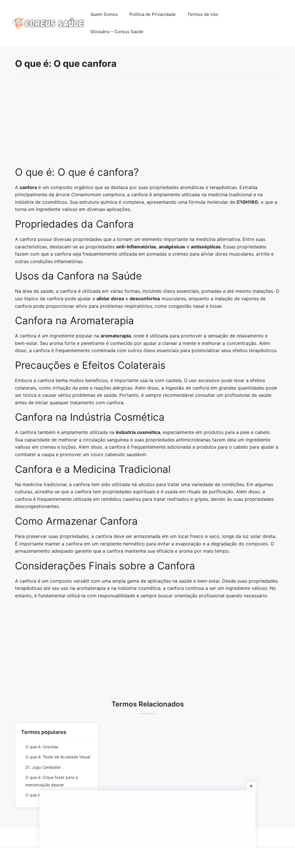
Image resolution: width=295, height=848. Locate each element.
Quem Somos (104, 14)
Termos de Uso (202, 14)
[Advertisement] (147, 123)
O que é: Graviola (41, 746)
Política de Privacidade (152, 14)
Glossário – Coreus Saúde (116, 31)
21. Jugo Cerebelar (43, 767)
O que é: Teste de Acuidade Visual (57, 756)
